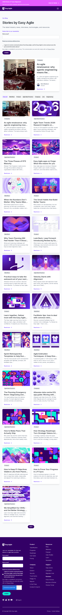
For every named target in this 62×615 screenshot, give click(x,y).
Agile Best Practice (39, 118)
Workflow (7, 195)
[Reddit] (6, 600)
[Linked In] (9, 600)
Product (36, 157)
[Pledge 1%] (18, 600)
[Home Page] (7, 8)
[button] (58, 8)
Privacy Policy (51, 49)
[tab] (5, 97)
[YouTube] (11, 599)
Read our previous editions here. (11, 41)
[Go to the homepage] (7, 544)
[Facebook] (3, 600)
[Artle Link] (16, 108)
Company (39, 60)
